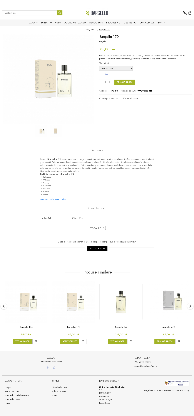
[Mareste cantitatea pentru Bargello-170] (109, 82)
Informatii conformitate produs (53, 199)
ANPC (55, 395)
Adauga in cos (124, 82)
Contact (8, 403)
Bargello (102, 41)
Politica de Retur (59, 391)
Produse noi (113, 22)
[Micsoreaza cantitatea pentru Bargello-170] (101, 82)
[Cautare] (59, 12)
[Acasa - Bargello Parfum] (97, 12)
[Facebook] (47, 367)
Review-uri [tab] (96, 228)
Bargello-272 (168, 327)
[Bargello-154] (26, 302)
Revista (161, 22)
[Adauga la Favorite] (35, 341)
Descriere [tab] (97, 150)
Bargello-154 (26, 327)
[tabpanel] (48, 79)
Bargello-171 (73, 327)
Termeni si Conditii (13, 391)
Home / (87, 30)
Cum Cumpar (147, 22)
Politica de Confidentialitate (17, 395)
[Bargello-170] (48, 79)
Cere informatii (131, 98)
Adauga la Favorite (109, 98)
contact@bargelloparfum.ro (145, 366)
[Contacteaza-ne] (185, 13)
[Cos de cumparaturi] (190, 13)
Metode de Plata (59, 387)
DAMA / (95, 30)
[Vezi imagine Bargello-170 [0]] (41, 131)
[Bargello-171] (73, 302)
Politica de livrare (12, 399)
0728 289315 (145, 362)
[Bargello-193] (121, 302)
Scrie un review (97, 248)
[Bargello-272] (168, 302)
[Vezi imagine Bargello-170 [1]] (55, 131)
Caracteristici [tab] (97, 208)
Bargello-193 (120, 327)
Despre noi (130, 22)
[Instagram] (53, 367)
